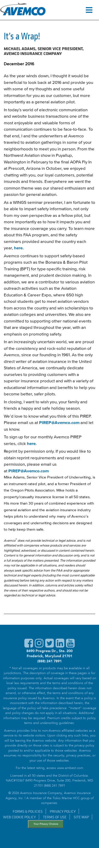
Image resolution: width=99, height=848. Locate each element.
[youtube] (70, 646)
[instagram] (39, 646)
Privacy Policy (63, 811)
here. (19, 248)
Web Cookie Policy (19, 817)
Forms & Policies (28, 811)
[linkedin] (60, 646)
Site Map (81, 817)
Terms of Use (55, 817)
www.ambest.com (70, 768)
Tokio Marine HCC (66, 798)
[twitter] (49, 646)
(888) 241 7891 (49, 661)
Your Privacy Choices (46, 823)
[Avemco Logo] (23, 10)
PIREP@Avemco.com (59, 423)
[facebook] (28, 646)
